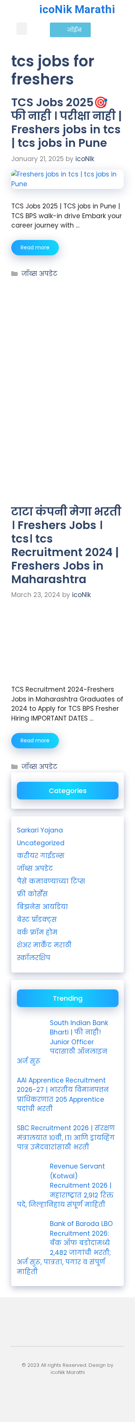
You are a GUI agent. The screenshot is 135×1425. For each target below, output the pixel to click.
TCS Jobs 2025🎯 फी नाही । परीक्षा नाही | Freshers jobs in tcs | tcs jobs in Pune (66, 122)
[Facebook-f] (79, 1392)
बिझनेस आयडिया (42, 906)
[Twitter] (104, 1392)
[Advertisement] (67, 326)
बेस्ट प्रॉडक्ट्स (37, 919)
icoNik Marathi (77, 9)
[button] (21, 29)
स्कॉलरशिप (33, 957)
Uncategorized (40, 842)
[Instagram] (55, 1392)
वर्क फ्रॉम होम (37, 932)
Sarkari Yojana (40, 830)
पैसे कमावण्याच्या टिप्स (51, 881)
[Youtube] (31, 1392)
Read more (35, 247)
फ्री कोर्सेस (32, 894)
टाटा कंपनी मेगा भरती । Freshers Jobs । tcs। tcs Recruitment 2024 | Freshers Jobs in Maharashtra (66, 545)
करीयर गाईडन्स (40, 855)
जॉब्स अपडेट (39, 273)
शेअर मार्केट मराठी (44, 945)
